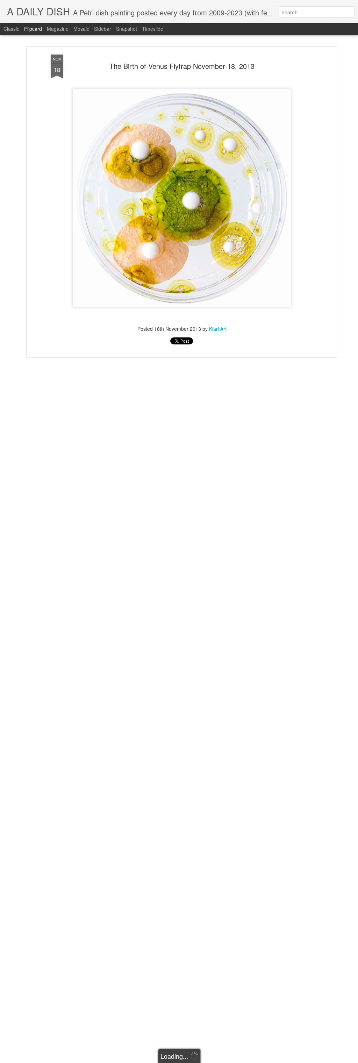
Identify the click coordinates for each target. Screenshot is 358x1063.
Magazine (58, 28)
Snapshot (126, 28)
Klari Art (218, 328)
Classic (11, 28)
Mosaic (81, 28)
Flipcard (33, 28)
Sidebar (102, 28)
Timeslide (152, 28)
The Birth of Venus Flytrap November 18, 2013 (182, 66)
